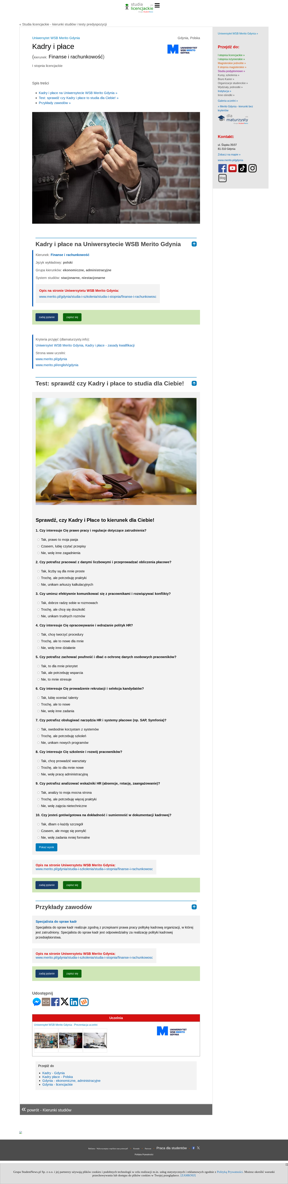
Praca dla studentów (171, 1148)
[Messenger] (37, 1004)
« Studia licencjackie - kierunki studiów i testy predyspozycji (63, 24)
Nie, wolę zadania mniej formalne (65, 837)
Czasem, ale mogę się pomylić (63, 831)
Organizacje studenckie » (233, 83)
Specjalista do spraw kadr (56, 921)
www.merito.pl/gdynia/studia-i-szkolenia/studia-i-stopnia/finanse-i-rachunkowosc (97, 296)
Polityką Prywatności (230, 1172)
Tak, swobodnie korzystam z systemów (69, 729)
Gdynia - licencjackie (57, 1084)
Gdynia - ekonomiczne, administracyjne (71, 1080)
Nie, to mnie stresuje (56, 679)
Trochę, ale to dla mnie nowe (62, 767)
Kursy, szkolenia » (228, 75)
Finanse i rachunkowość (70, 255)
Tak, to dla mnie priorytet (59, 666)
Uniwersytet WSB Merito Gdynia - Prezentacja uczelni (66, 1024)
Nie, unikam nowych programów (64, 742)
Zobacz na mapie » (229, 154)
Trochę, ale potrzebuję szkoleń (63, 736)
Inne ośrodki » (226, 95)
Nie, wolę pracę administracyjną (64, 774)
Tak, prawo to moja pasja (59, 539)
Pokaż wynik (46, 847)
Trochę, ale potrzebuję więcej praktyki (68, 799)
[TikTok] (242, 171)
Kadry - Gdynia (53, 1073)
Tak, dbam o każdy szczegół (61, 824)
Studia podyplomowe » (231, 71)
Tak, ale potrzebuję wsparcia (61, 673)
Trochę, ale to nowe (55, 704)
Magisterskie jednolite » (232, 63)
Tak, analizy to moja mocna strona (66, 792)
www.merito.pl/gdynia (51, 359)
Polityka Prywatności (144, 1154)
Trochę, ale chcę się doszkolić (62, 609)
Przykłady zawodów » (55, 103)
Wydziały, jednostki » (230, 87)
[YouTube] (232, 171)
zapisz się (72, 317)
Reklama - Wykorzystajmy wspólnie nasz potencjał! (108, 1149)
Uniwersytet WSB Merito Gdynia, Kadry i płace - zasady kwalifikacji (85, 345)
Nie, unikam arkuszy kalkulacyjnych (66, 584)
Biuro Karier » (226, 79)
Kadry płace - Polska (57, 1077)
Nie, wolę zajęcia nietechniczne (63, 806)
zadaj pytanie (47, 317)
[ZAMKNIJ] (188, 1175)
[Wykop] (84, 1004)
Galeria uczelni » (228, 100)
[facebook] (222, 171)
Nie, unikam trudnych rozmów (62, 616)
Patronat (148, 1149)
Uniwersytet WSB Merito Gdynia (56, 38)
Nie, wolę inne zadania (57, 711)
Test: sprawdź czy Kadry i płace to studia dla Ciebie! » (78, 98)
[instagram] (252, 171)
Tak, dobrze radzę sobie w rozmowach (69, 603)
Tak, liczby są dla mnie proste (62, 571)
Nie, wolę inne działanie (58, 648)
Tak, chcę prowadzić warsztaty (63, 761)
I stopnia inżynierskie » (231, 59)
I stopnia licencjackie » (231, 55)
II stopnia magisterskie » (232, 67)
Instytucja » (224, 91)
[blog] (222, 181)
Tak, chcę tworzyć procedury (61, 634)
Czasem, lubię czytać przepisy (63, 546)
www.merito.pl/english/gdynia (57, 365)
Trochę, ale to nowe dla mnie (62, 641)
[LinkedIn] (74, 1004)
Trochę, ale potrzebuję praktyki (63, 578)
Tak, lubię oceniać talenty (59, 698)
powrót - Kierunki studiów (46, 1108)
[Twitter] (64, 1004)
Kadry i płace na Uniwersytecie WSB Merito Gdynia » (78, 93)
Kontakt (136, 1149)
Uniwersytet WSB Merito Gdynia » (238, 33)
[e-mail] (46, 1004)
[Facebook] (55, 1004)
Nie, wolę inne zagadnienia (60, 553)
